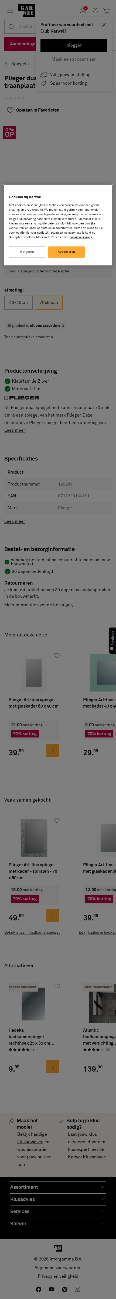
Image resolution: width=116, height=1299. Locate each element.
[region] (58, 225)
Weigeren (27, 252)
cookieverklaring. (81, 237)
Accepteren (66, 252)
